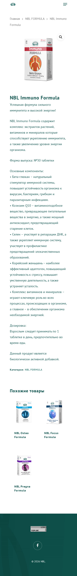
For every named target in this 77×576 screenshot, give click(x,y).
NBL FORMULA (34, 19)
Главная (15, 19)
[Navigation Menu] (65, 4)
